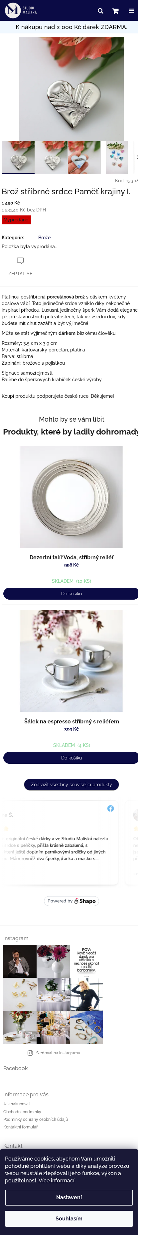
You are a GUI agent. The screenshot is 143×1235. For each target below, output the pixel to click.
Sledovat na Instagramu (58, 1053)
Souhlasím (69, 1218)
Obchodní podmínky (22, 1112)
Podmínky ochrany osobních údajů (35, 1119)
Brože (44, 237)
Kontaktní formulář (20, 1127)
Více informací (56, 1180)
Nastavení (69, 1197)
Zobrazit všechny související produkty (71, 784)
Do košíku (71, 593)
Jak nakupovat (16, 1104)
